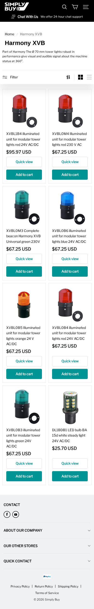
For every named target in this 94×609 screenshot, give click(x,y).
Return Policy (44, 586)
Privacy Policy (20, 586)
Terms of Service (47, 593)
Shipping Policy (68, 586)
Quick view (24, 162)
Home (9, 34)
